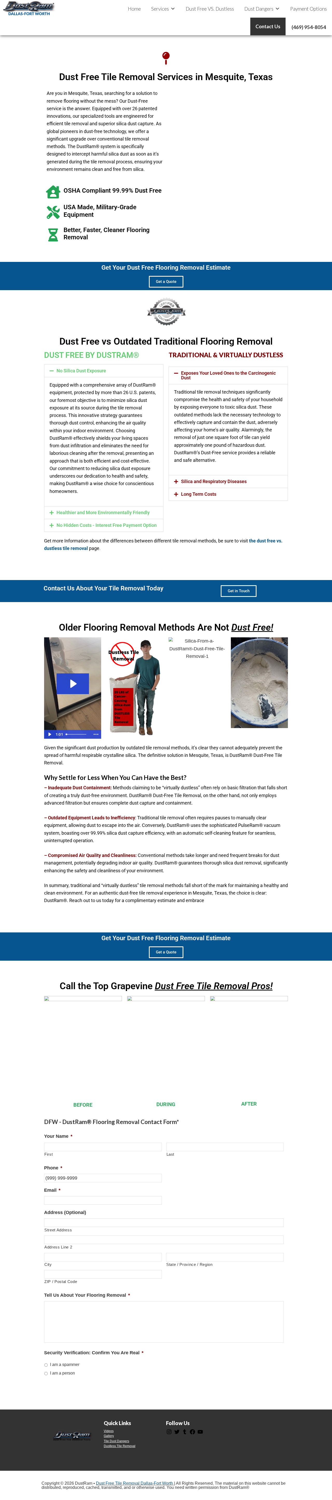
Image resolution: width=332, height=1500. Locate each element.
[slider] (77, 734)
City (48, 1264)
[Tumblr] (185, 1434)
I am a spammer (64, 1364)
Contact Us (267, 26)
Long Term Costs (198, 494)
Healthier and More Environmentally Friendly (103, 512)
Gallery (109, 1436)
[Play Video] (49, 734)
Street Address (58, 1230)
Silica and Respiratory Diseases (214, 481)
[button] (103, 371)
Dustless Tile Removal (119, 1446)
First (48, 1154)
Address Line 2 (58, 1247)
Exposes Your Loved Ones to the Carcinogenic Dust (228, 375)
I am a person (62, 1373)
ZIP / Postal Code (60, 1282)
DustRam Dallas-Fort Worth (29, 8)
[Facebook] (192, 1434)
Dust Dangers (258, 9)
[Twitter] (177, 1434)
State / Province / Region (189, 1264)
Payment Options (308, 9)
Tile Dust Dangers (116, 1441)
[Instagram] (169, 1434)
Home (134, 9)
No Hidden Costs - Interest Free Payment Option (107, 525)
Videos (109, 1431)
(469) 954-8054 (309, 27)
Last (171, 1154)
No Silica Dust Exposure (81, 370)
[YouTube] (200, 1434)
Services (160, 9)
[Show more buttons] (96, 734)
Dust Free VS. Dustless (210, 9)
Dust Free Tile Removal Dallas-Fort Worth (135, 1483)
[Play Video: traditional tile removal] (73, 683)
